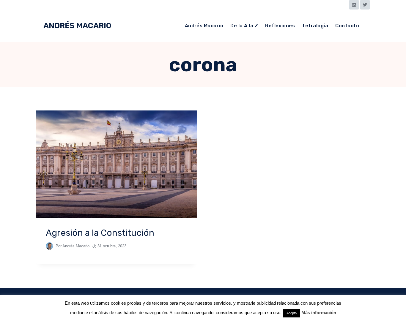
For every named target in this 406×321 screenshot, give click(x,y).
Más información (318, 312)
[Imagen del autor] (49, 246)
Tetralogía (315, 26)
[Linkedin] (354, 5)
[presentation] (116, 164)
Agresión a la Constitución (100, 232)
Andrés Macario (204, 26)
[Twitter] (365, 5)
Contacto (347, 26)
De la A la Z (244, 26)
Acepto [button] (292, 313)
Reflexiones (280, 26)
